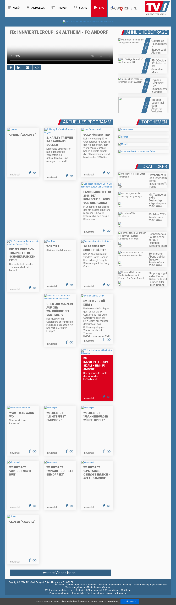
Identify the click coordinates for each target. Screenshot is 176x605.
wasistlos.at (98, 593)
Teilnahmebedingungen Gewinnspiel (150, 584)
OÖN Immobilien (110, 590)
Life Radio (79, 590)
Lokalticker (153, 166)
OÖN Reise (125, 590)
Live (101, 7)
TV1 (47, 590)
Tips (89, 593)
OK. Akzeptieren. (130, 601)
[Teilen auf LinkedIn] (19, 67)
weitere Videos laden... (60, 573)
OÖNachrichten (93, 590)
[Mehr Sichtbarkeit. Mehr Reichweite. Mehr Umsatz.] (88, 21)
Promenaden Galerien (60, 593)
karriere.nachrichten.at (62, 590)
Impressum (79, 584)
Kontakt (69, 584)
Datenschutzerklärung (96, 584)
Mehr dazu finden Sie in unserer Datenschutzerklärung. (93, 601)
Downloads (59, 584)
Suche (83, 7)
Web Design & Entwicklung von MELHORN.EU (52, 582)
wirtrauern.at (120, 593)
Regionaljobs (78, 593)
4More (109, 593)
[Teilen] (27, 67)
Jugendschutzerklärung (120, 584)
